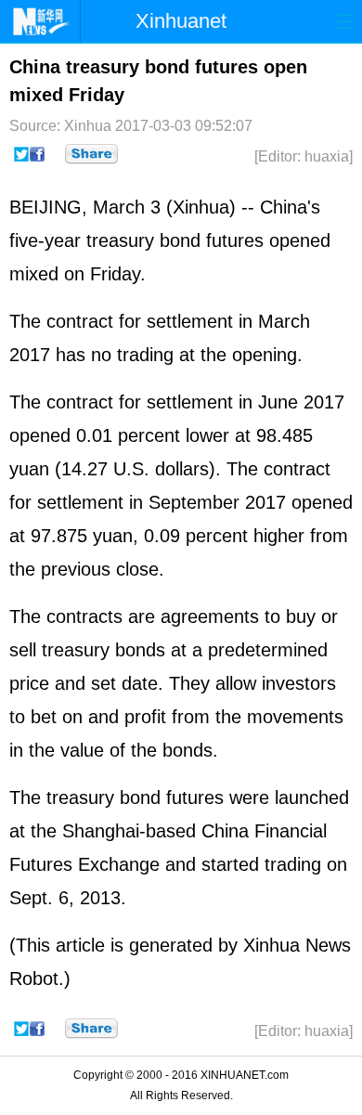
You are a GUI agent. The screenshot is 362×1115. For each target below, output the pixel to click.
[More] (91, 154)
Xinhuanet (181, 20)
